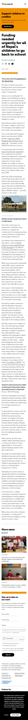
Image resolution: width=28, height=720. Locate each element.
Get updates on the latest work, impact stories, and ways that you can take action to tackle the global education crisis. (13, 606)
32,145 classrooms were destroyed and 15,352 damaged (13, 245)
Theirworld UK (6, 675)
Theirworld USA (6, 678)
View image (4, 215)
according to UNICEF (14, 362)
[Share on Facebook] (6, 63)
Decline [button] (6, 715)
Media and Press (20, 673)
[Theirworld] (7, 4)
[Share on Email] (12, 63)
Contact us (5, 673)
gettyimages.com (10, 215)
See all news (5, 532)
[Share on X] (3, 63)
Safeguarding (19, 675)
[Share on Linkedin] (9, 63)
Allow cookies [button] (15, 715)
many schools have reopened (12, 152)
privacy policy (16, 632)
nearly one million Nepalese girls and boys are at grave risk (12, 141)
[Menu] (25, 4)
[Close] (26, 10)
